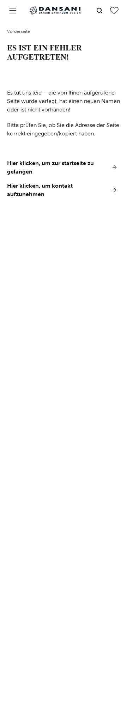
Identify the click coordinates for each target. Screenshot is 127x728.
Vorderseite (18, 31)
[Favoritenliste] (114, 10)
